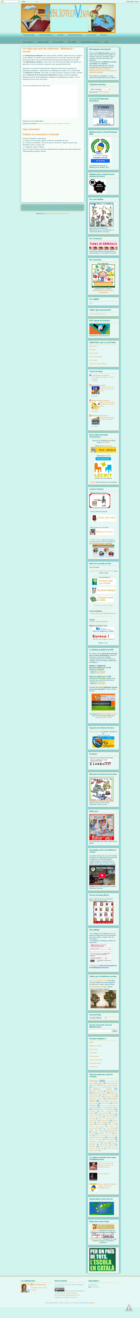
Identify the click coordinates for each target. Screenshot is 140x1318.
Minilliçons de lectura (100, 415)
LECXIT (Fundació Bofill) (97, 364)
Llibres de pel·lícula (108, 1128)
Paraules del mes (97, 1137)
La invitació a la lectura (100, 375)
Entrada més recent (31, 207)
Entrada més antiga (74, 207)
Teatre (113, 1146)
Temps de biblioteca (46, 35)
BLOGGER (101, 673)
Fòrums (113, 1113)
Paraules (61, 35)
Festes (91, 1113)
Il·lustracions (104, 1120)
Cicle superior (94, 1056)
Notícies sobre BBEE (111, 1135)
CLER (93, 482)
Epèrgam (94, 965)
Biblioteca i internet (96, 1091)
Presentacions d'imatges (98, 986)
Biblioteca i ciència (111, 1087)
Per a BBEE (72, 42)
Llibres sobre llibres (96, 1130)
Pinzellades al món (99, 385)
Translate (105, 92)
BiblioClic (94, 1085)
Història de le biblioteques (105, 1118)
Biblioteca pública (95, 1099)
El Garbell (106, 442)
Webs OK (100, 1148)
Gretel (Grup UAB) (95, 357)
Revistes (92, 1147)
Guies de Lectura (108, 1115)
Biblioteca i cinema (98, 1087)
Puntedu (105, 1143)
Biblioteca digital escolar (107, 714)
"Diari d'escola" (94, 732)
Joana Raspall (102, 1122)
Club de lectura (105, 1105)
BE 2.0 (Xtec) (94, 353)
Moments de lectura (75, 35)
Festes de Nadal (103, 1113)
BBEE (91, 1042)
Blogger (92, 1303)
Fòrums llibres (94, 1115)
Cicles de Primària (95, 1060)
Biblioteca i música (108, 1095)
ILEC (106, 42)
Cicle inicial (93, 1049)
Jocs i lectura (91, 35)
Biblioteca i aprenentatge (52, 123)
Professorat (66, 123)
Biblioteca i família (95, 1046)
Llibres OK (100, 1124)
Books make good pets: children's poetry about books (107, 404)
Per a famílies (28, 42)
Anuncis (40, 123)
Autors (91, 1083)
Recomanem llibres (107, 1145)
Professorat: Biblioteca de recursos (101, 1141)
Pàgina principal (28, 35)
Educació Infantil (95, 1063)
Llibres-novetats (111, 1130)
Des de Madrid (103, 1174)
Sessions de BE (43, 42)
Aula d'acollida (110, 1081)
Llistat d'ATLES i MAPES (98, 621)
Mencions (104, 35)
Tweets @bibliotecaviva (97, 314)
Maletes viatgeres (98, 1132)
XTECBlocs (101, 682)
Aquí (91, 303)
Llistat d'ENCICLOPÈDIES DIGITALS (103, 613)
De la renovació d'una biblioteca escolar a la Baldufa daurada (106, 1165)
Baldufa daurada (112, 1083)
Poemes (111, 1137)
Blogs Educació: (96, 1239)
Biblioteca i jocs (111, 1091)
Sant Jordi (104, 1147)
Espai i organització (107, 1111)
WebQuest (92, 1148)
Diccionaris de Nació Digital (103, 605)
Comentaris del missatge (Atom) (58, 213)
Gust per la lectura (95, 1117)
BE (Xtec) (92, 350)
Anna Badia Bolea (39, 1285)
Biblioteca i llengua (99, 1093)
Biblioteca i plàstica (95, 1097)
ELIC (102, 1107)
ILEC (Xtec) (93, 360)
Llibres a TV (111, 1124)
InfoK (102, 735)
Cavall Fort (108, 446)
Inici (52, 207)
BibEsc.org (95, 1230)
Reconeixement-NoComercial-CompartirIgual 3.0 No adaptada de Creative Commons (67, 1295)
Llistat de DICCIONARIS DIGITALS (101, 571)
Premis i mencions (95, 1139)
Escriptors (92, 1111)
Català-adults (111, 1101)
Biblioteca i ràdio (110, 1097)
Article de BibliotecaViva (98, 980)
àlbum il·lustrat (94, 1150)
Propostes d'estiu (94, 1143)
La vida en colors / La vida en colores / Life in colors (107, 389)
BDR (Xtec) (93, 346)
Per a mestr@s (58, 42)
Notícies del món (99, 1135)
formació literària (111, 1148)
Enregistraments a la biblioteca (103, 1109)
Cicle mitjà (92, 1053)
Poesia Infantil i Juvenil (100, 400)
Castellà (102, 1101)
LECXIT (108, 456)
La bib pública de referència (90, 42)
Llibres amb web (96, 1126)
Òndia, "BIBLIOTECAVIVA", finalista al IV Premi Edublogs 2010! (107, 1186)
